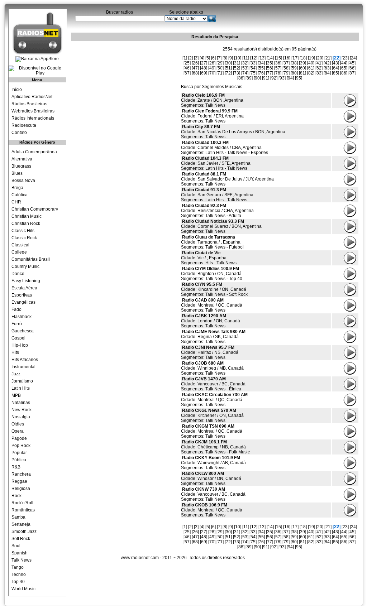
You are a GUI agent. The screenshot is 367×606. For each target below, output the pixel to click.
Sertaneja (20, 524)
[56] (269, 68)
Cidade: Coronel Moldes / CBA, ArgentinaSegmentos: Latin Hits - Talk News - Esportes (224, 147)
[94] (290, 78)
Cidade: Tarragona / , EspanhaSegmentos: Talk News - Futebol (212, 242)
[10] (237, 58)
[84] (327, 73)
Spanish (19, 553)
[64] (335, 68)
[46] (187, 68)
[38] (294, 63)
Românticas (23, 510)
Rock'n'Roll (22, 502)
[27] (203, 63)
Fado (16, 309)
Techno (18, 574)
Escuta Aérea (24, 287)
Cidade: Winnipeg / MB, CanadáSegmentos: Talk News (212, 368)
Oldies (17, 424)
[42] (327, 63)
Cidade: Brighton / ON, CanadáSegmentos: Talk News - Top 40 (211, 273)
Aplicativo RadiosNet (31, 96)
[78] (277, 73)
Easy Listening (25, 280)
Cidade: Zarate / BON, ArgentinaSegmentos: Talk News (212, 100)
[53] (244, 68)
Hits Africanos (24, 359)
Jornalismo (22, 381)
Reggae (19, 481)
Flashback (21, 316)
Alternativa (21, 159)
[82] (310, 73)
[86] (343, 73)
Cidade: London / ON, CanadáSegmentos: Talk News (210, 320)
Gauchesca (22, 330)
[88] (240, 78)
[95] (298, 78)
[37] (286, 63)
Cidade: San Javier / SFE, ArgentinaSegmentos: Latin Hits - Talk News (216, 163)
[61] (310, 68)
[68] (195, 73)
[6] (213, 58)
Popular (19, 452)
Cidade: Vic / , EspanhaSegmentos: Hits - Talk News (209, 257)
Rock (16, 495)
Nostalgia (20, 416)
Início (16, 89)
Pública (18, 459)
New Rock (21, 409)
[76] (261, 73)
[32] (244, 63)
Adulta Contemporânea (34, 151)
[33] (253, 63)
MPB (16, 395)
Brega (17, 187)
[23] (345, 58)
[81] (302, 73)
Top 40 (18, 581)
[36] (277, 63)
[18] (303, 58)
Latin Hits (20, 388)
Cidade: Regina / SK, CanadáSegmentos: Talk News (213, 336)
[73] (236, 73)
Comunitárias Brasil (30, 259)
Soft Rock (20, 538)
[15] (278, 58)
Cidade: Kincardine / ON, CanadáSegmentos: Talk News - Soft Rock (214, 289)
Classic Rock (24, 237)
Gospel (18, 338)
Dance (17, 273)
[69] (203, 73)
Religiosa (20, 488)
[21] (328, 58)
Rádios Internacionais (32, 118)
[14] (270, 58)
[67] (187, 73)
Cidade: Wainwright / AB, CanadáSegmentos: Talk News (213, 462)
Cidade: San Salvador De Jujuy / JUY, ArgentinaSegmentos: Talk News (227, 179)
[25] (187, 63)
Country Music (25, 266)
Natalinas (20, 402)
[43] (335, 63)
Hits (15, 352)
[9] (230, 58)
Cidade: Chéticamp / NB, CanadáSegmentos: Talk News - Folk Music (215, 446)
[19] (311, 58)
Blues (17, 173)
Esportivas (21, 295)
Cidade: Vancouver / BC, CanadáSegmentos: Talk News (213, 494)
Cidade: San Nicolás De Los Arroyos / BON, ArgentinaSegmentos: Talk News (233, 131)
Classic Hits (22, 230)
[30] (228, 63)
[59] (294, 68)
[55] (261, 68)
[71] (220, 73)
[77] (269, 73)
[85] (335, 73)
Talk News (21, 560)
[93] (282, 78)
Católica (19, 194)
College (19, 252)
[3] (196, 58)
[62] (319, 68)
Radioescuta (23, 125)
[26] (195, 63)
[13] (262, 58)
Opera (17, 431)
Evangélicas (23, 302)
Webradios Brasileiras (32, 111)
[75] (253, 73)
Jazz (15, 373)
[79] (286, 73)
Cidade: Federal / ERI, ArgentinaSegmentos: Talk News (212, 116)
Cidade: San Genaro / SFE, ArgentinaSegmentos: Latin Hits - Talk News (217, 194)
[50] (220, 68)
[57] (277, 68)
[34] (261, 63)
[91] (265, 78)
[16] (286, 58)
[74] (244, 73)
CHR (16, 202)
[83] (319, 73)
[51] (228, 68)
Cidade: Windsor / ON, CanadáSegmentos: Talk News (211, 478)
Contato (19, 132)
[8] (225, 58)
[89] (249, 78)
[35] (269, 63)
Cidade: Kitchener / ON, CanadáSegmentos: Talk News (212, 415)
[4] (202, 58)
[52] (236, 68)
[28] (211, 63)
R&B (15, 467)
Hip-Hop (19, 345)
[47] (195, 68)
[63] (327, 68)
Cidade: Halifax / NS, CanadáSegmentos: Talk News (209, 352)
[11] (245, 58)
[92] (273, 78)
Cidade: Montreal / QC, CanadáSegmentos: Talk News (211, 305)
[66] (352, 68)
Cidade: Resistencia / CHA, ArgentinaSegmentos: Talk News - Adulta (217, 210)
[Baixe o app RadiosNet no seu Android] (37, 71)
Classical (20, 244)
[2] (190, 58)
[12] (253, 58)
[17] (295, 58)
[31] (236, 63)
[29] (220, 63)
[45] (352, 63)
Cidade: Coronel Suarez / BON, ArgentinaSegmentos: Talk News (221, 226)
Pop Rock (20, 445)
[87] (352, 73)
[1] (184, 58)
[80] (294, 73)
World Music (23, 588)
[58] (286, 68)
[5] (207, 58)
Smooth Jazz (24, 531)
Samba (18, 517)
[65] (343, 68)
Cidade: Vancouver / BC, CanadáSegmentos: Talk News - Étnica (213, 383)
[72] (228, 73)
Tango (17, 567)
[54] (253, 68)
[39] (302, 63)
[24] (353, 58)
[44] (343, 63)
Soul (15, 545)
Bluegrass (21, 166)
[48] (203, 68)
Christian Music (26, 216)
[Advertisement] (124, 88)
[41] (319, 63)
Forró (16, 323)
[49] (211, 68)
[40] (310, 63)
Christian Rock (25, 223)
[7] (219, 58)
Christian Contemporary (34, 209)
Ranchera (21, 474)
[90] (257, 78)
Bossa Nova (23, 180)
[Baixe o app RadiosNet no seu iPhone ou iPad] (37, 59)
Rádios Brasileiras (29, 103)
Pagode (19, 438)
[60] (302, 68)
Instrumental (23, 366)
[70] (211, 73)
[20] (319, 58)
